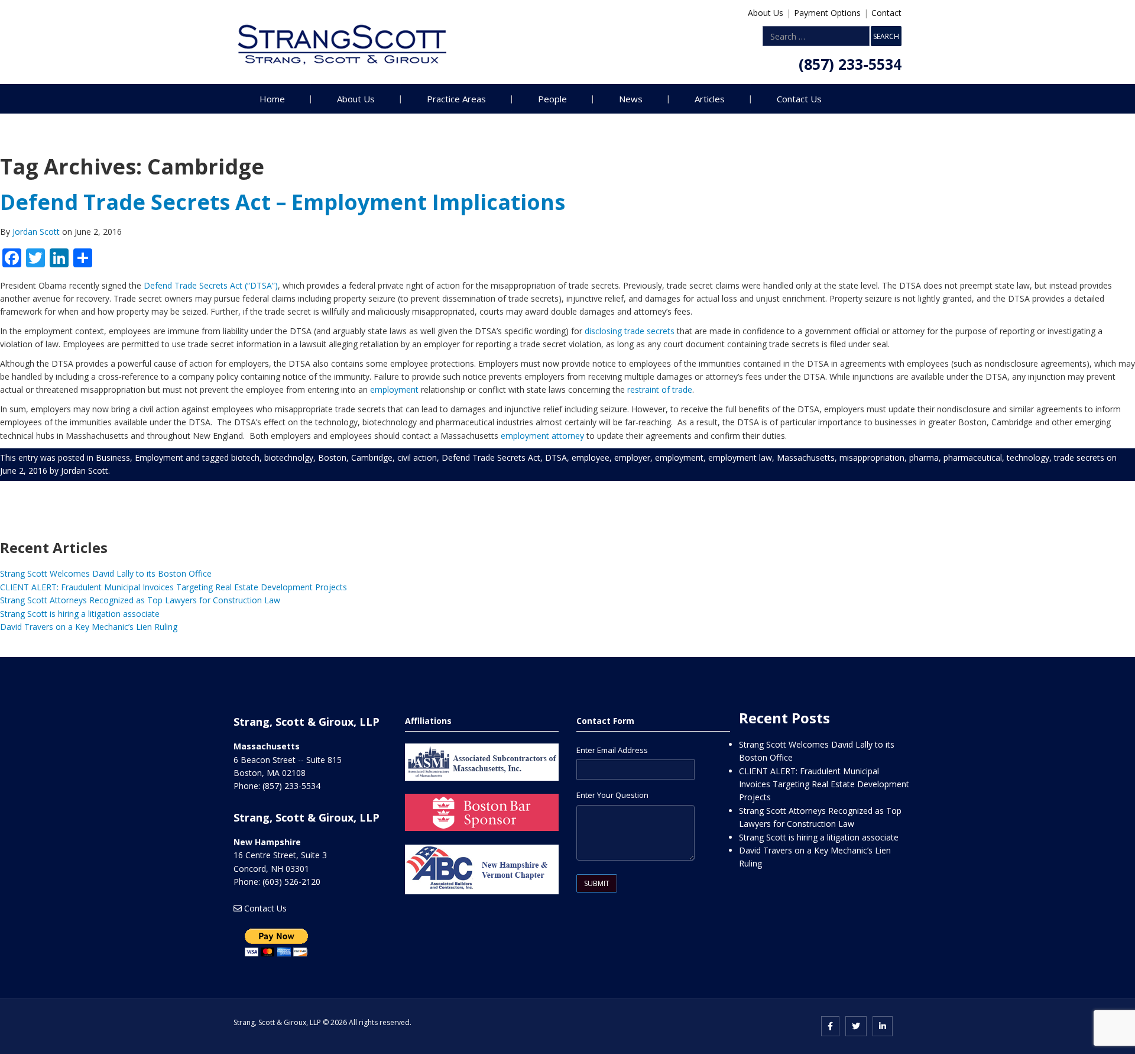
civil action (417, 457)
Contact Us (799, 99)
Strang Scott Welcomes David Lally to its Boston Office (106, 573)
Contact (886, 12)
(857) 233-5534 (850, 64)
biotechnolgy (288, 457)
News (631, 99)
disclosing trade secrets (629, 331)
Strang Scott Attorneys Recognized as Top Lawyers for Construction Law (140, 600)
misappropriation (871, 457)
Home (272, 99)
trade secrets (1079, 457)
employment (394, 389)
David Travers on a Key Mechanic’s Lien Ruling (88, 626)
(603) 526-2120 (291, 881)
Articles (710, 99)
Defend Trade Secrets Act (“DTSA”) (211, 285)
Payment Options (827, 12)
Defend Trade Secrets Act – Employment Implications (282, 201)
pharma (924, 457)
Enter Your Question (612, 795)
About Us (765, 12)
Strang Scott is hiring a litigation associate (80, 613)
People (552, 99)
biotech (245, 457)
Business (113, 457)
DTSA (556, 457)
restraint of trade (659, 389)
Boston (332, 457)
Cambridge (372, 457)
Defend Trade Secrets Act (491, 457)
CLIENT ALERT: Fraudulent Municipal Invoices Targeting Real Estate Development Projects (173, 587)
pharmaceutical (972, 457)
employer (632, 457)
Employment (159, 457)
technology (1028, 457)
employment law (740, 457)
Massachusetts (806, 457)
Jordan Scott (37, 231)
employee (590, 457)
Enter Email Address (612, 750)
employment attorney (542, 435)
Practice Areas (456, 99)
